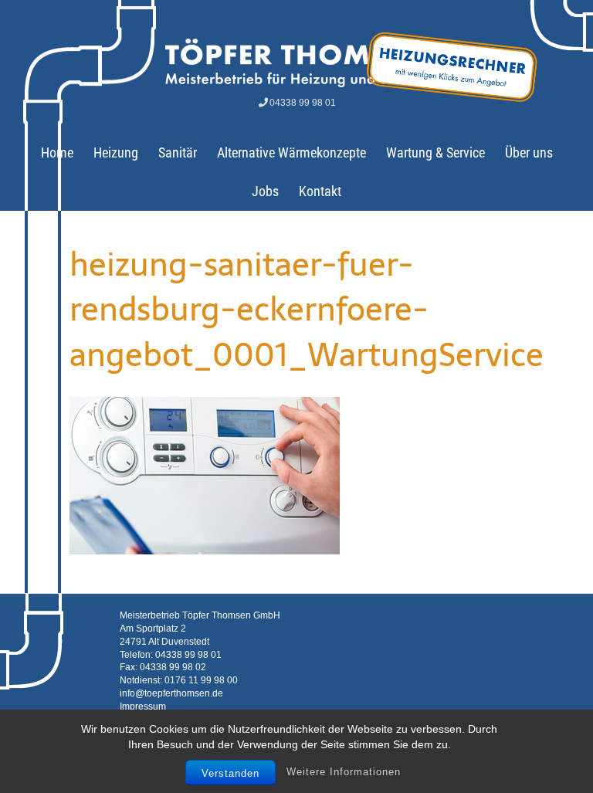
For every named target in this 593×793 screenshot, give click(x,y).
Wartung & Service (435, 152)
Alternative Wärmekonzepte (291, 152)
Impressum (143, 706)
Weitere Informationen (343, 772)
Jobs (265, 191)
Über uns (529, 152)
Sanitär (177, 152)
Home (57, 152)
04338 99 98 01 (302, 102)
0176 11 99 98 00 (201, 680)
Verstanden (230, 773)
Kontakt (320, 191)
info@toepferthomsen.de (171, 693)
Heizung (115, 152)
